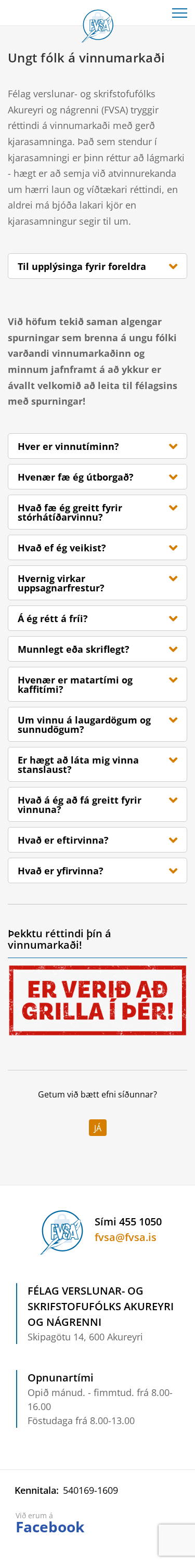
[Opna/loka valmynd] (179, 13)
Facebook (50, 1526)
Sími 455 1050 (128, 1222)
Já (97, 1128)
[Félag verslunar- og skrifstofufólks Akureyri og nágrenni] (98, 23)
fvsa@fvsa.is (126, 1237)
